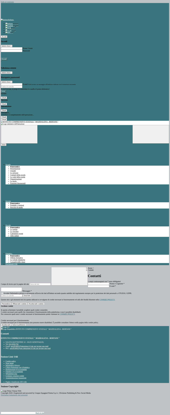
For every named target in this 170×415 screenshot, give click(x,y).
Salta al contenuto (7, 2)
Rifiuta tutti (20, 304)
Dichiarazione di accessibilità (16, 370)
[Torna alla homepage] (85, 122)
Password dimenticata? (9, 55)
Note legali (10, 363)
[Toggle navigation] (19, 134)
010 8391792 (14, 344)
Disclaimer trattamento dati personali (14, 395)
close (3, 145)
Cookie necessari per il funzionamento (15, 320)
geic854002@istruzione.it (29, 346)
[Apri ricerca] (151, 134)
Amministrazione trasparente (16, 378)
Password (26, 51)
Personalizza (6, 304)
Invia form (27, 295)
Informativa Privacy (13, 365)
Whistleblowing (11, 374)
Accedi (4, 37)
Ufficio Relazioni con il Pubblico (18, 367)
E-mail (25, 84)
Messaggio (27, 291)
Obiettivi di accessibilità (14, 372)
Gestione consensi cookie (15, 376)
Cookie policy (11, 361)
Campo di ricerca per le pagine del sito (15, 284)
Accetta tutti (36, 304)
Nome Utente (28, 48)
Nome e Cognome (117, 284)
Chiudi (4, 98)
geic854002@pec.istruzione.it (30, 348)
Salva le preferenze (18, 325)
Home (90, 268)
